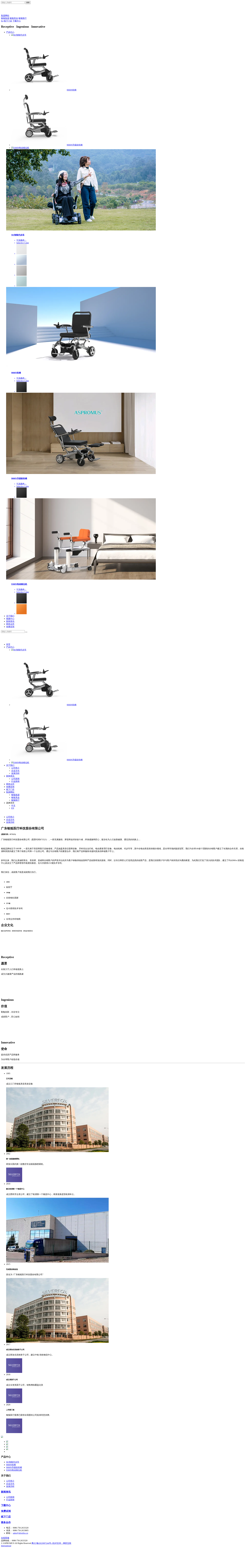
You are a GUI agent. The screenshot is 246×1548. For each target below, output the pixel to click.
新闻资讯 (10, 621)
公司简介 (15, 768)
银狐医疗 (22, 18)
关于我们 (10, 616)
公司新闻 (15, 779)
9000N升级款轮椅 (75, 145)
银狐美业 (14, 18)
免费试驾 (10, 627)
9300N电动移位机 (21, 148)
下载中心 (17, 21)
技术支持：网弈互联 (62, 1543)
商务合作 (10, 624)
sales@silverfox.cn (20, 1533)
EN (12, 808)
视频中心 (10, 619)
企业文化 (15, 771)
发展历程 (15, 773)
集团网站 (5, 15)
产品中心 (10, 32)
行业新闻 (15, 781)
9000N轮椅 (71, 90)
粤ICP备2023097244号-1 (42, 1543)
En (2, 21)
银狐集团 (5, 18)
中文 (13, 805)
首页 (8, 644)
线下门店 (8, 21)
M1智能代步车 (19, 35)
